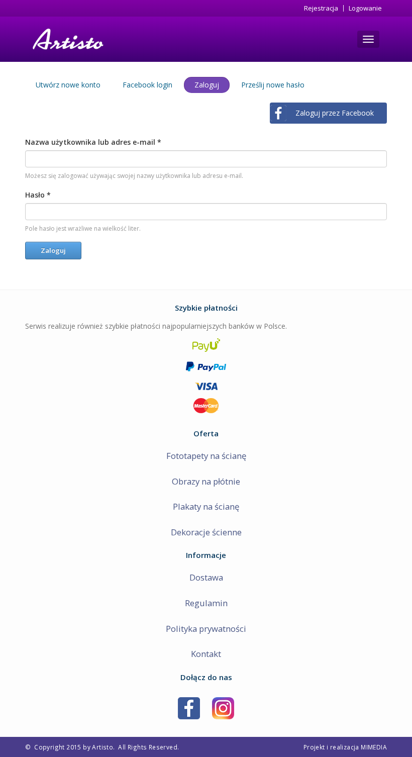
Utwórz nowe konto (68, 84)
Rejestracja (321, 8)
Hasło (38, 195)
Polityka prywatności (206, 628)
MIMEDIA (374, 747)
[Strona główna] (67, 39)
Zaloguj (212, 86)
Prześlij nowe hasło (272, 84)
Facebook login (147, 84)
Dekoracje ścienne (206, 532)
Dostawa (206, 577)
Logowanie (365, 8)
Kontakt (206, 653)
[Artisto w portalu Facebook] (189, 707)
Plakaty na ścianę (206, 506)
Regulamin (206, 603)
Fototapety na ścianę (206, 455)
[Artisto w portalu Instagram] (223, 707)
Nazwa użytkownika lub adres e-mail (93, 142)
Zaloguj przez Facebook (334, 113)
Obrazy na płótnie (206, 481)
